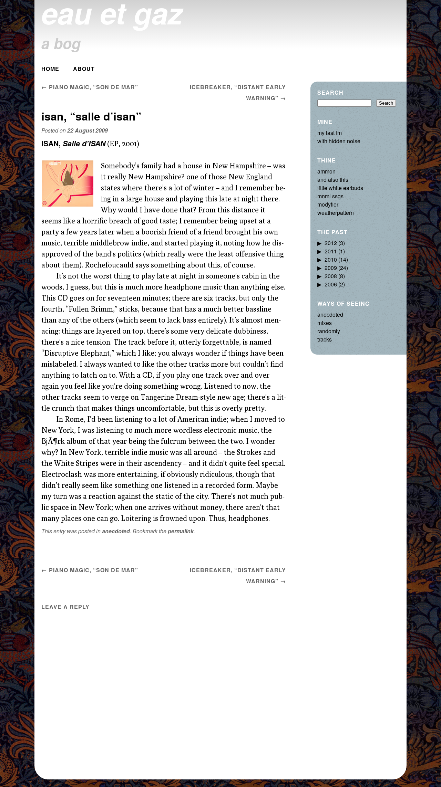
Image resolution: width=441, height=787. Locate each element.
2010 (331, 259)
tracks (324, 339)
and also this (332, 179)
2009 (331, 268)
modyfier (327, 204)
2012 (331, 243)
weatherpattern (335, 213)
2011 (331, 251)
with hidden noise (338, 141)
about (84, 69)
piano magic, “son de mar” (89, 87)
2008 (331, 276)
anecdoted (116, 531)
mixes (324, 323)
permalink (181, 531)
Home (50, 69)
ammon (326, 171)
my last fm (329, 133)
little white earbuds (340, 188)
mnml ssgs (330, 196)
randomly (328, 331)
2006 (331, 284)
